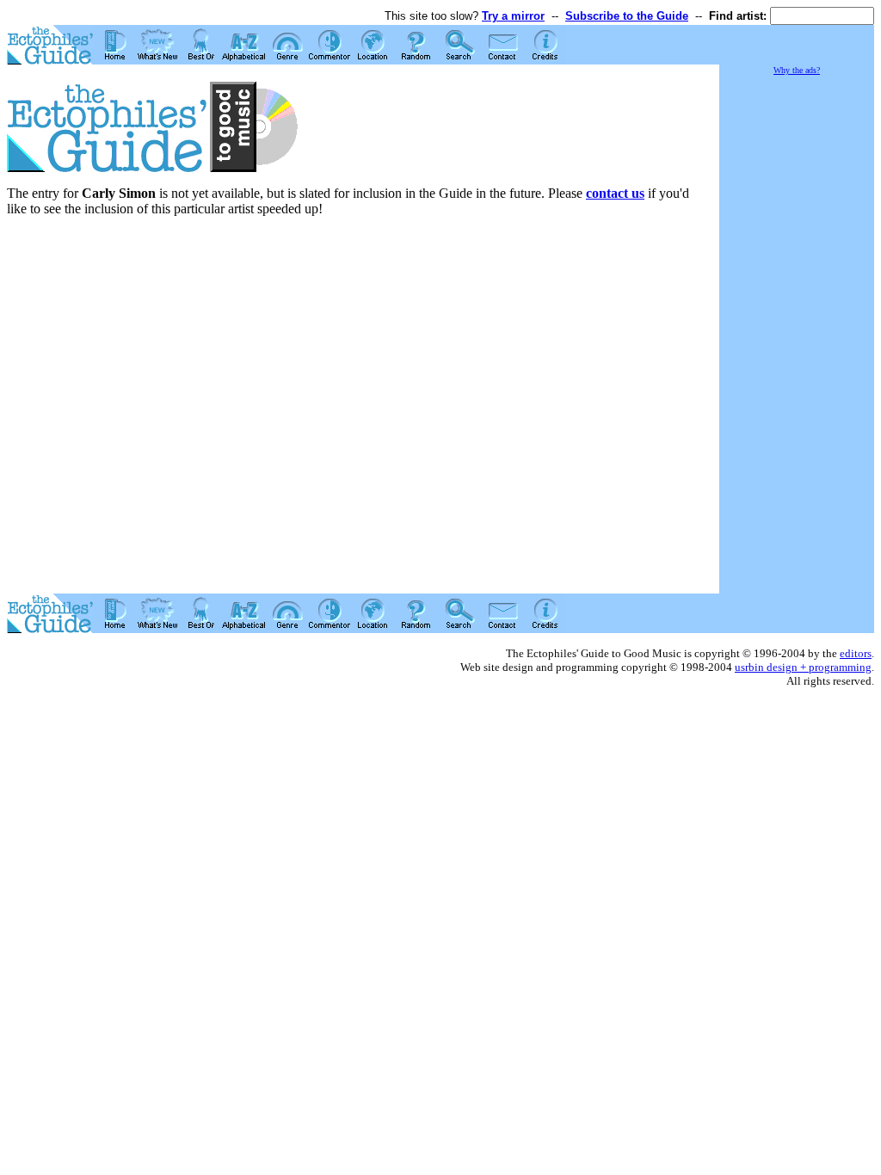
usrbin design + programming (803, 667)
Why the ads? (796, 70)
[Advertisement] (797, 335)
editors (856, 653)
